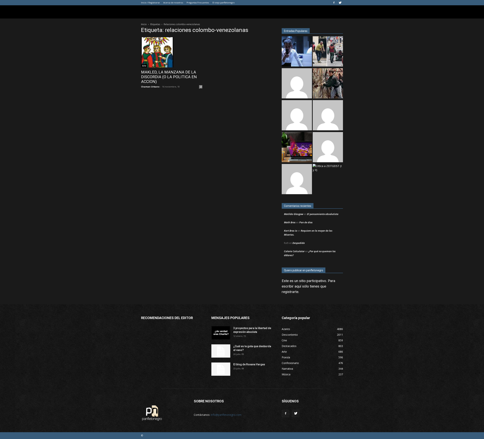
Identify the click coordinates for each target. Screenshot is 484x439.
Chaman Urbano (150, 86)
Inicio (144, 24)
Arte (144, 65)
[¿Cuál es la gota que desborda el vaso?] (220, 351)
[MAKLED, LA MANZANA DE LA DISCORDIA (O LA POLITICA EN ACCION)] (171, 52)
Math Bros (290, 222)
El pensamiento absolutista (322, 214)
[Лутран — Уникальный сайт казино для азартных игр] (297, 179)
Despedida (298, 243)
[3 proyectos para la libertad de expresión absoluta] (220, 332)
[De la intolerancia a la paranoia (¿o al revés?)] (328, 83)
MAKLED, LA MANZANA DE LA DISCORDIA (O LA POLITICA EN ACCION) (169, 77)
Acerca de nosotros (173, 2)
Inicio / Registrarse (150, 2)
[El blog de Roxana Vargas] (220, 369)
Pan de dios (306, 222)
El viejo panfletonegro (224, 2)
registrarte (290, 292)
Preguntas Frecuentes (198, 2)
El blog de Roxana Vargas (249, 364)
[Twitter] (340, 2)
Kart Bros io (290, 230)
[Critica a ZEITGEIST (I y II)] (328, 168)
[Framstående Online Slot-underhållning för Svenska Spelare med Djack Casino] (328, 147)
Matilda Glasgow (293, 214)
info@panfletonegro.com (226, 415)
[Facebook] (334, 2)
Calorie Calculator (294, 251)
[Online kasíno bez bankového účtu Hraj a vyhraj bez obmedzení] (297, 147)
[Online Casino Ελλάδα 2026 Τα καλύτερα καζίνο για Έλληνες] (297, 83)
